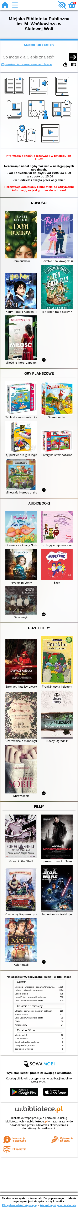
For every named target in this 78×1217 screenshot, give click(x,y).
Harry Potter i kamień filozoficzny (30, 997)
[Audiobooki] (39, 95)
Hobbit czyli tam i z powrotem (28, 990)
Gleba (18, 1021)
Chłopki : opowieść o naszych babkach (33, 1011)
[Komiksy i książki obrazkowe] (63, 119)
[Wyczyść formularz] (65, 64)
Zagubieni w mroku (24, 1049)
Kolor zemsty (21, 1025)
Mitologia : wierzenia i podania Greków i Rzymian (38, 987)
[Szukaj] (73, 57)
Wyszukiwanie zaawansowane (21, 64)
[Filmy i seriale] (51, 143)
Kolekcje (46, 64)
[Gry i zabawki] (39, 119)
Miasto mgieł (21, 1035)
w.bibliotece (37, 1121)
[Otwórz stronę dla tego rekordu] (22, 235)
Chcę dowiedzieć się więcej (19, 1205)
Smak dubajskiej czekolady (28, 1042)
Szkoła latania (21, 994)
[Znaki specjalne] (73, 64)
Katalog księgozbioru (39, 44)
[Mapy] (27, 143)
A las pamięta (21, 1038)
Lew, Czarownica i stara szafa (29, 1000)
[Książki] (15, 95)
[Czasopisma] (15, 119)
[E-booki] (63, 95)
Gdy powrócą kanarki (25, 1045)
